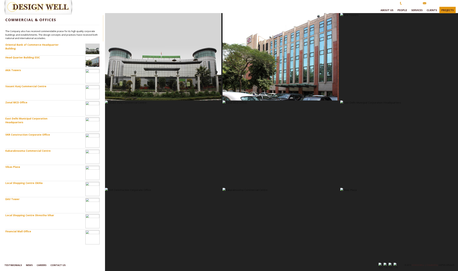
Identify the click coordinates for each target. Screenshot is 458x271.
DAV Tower (12, 199)
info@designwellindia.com (441, 3)
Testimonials (13, 265)
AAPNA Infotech (446, 265)
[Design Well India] (40, 7)
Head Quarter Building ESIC (22, 57)
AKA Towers (13, 70)
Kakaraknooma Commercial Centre (28, 150)
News (29, 265)
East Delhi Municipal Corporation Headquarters (26, 120)
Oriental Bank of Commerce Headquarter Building (32, 46)
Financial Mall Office (18, 231)
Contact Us (58, 265)
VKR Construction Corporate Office (27, 134)
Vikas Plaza (12, 167)
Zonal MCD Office (16, 102)
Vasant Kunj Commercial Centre (25, 86)
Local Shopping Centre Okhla (24, 183)
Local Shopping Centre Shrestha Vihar (29, 215)
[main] (281, 142)
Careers (42, 265)
